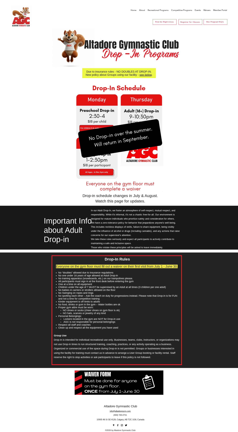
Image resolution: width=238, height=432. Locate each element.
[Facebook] (117, 425)
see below (146, 74)
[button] (197, 10)
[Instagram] (122, 425)
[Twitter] (126, 425)
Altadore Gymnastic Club (120, 406)
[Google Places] (113, 425)
